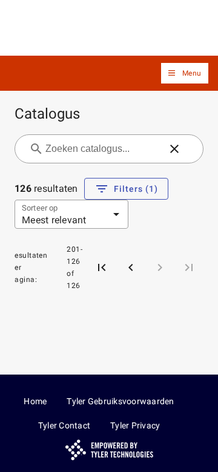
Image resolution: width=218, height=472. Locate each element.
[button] (184, 73)
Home (35, 401)
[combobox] (102, 148)
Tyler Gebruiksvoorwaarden (120, 401)
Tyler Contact (64, 425)
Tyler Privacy (135, 425)
